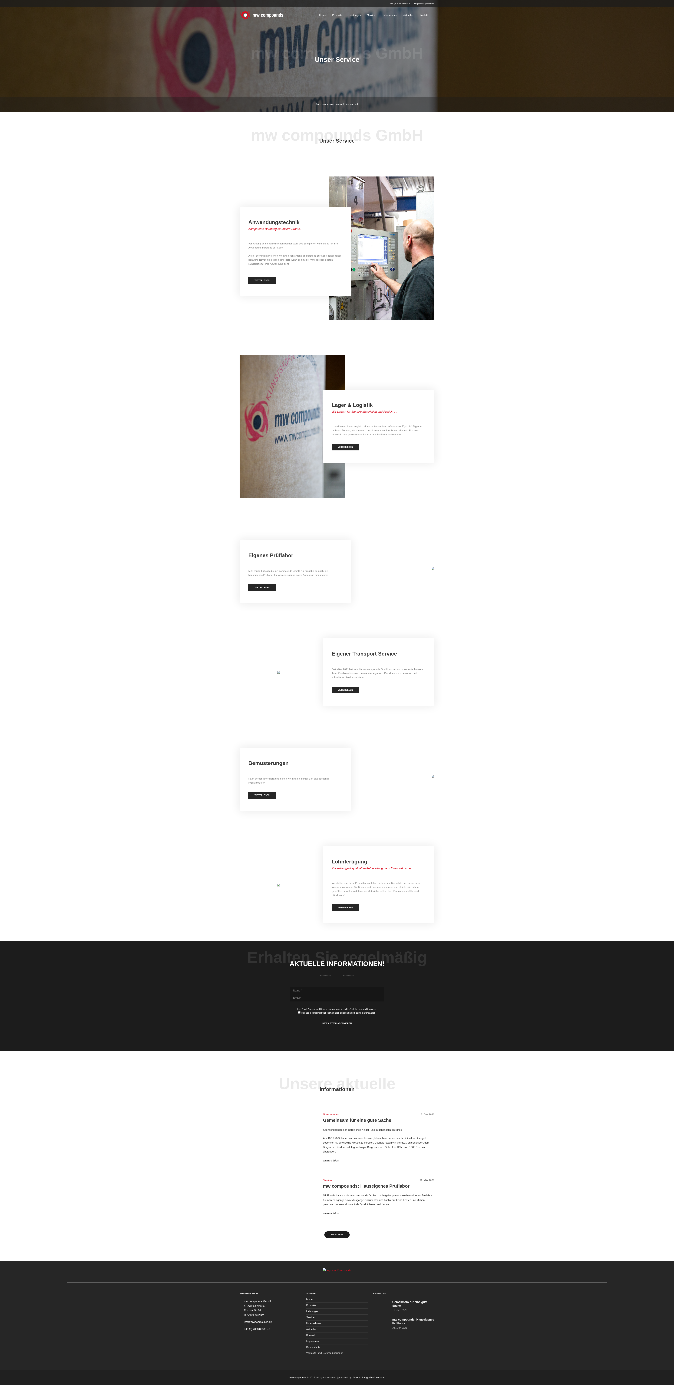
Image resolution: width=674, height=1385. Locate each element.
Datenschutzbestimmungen (326, 1013)
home (309, 1299)
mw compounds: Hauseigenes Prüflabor (366, 1186)
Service (371, 15)
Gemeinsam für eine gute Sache (357, 1120)
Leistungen (355, 15)
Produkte (337, 15)
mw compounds (297, 1377)
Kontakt (424, 15)
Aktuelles (408, 15)
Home (322, 15)
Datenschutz (313, 1347)
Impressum (312, 1341)
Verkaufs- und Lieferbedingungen (324, 1353)
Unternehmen (389, 15)
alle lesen (337, 1234)
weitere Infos (331, 1160)
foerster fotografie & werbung (369, 1377)
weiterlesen (262, 280)
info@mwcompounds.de (423, 3)
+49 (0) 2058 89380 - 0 (400, 3)
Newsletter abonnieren (337, 1023)
